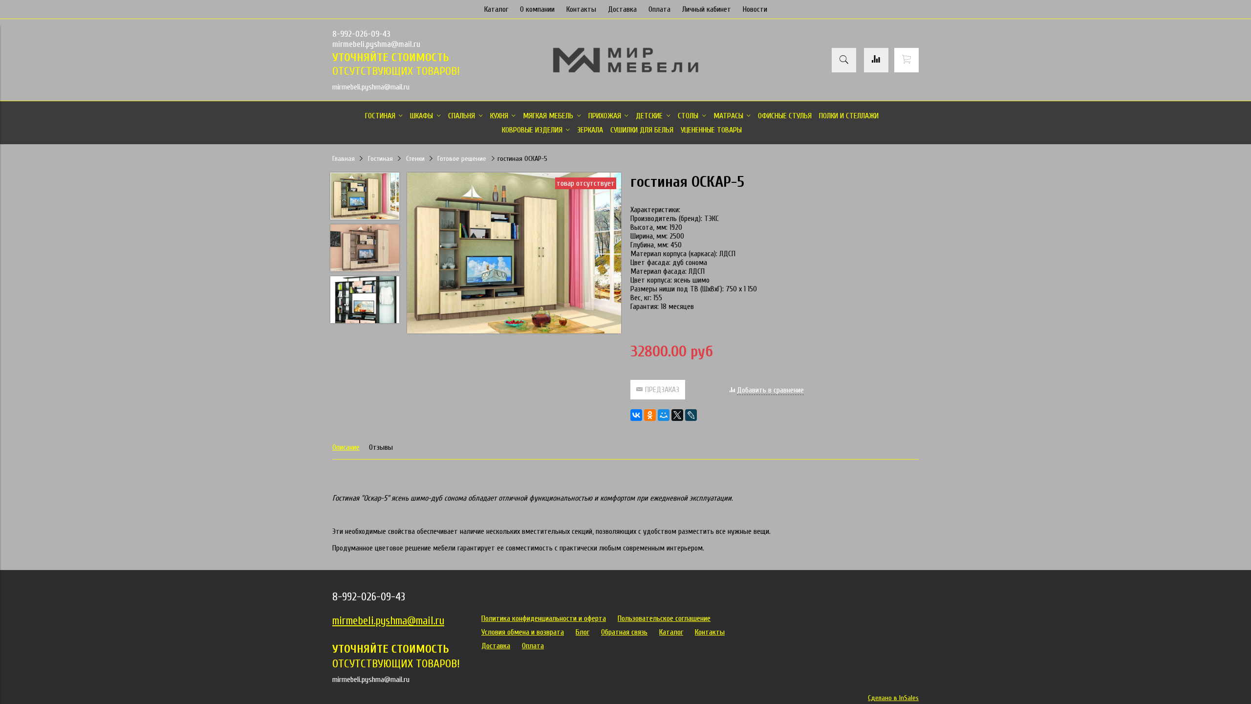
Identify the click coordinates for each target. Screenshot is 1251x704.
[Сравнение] (876, 60)
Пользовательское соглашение (664, 618)
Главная (343, 158)
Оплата (659, 9)
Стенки (415, 158)
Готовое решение (461, 158)
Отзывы (381, 447)
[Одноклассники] (650, 415)
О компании (537, 9)
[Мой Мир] (663, 415)
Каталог (496, 9)
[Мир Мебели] (625, 70)
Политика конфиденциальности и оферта (543, 618)
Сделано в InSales (893, 698)
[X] (677, 415)
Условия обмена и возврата (522, 632)
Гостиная (380, 158)
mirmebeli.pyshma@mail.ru (376, 44)
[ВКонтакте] (636, 415)
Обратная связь (624, 632)
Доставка (622, 9)
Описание (346, 447)
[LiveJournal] (691, 415)
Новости (755, 9)
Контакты (581, 9)
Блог (582, 632)
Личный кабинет (706, 9)
